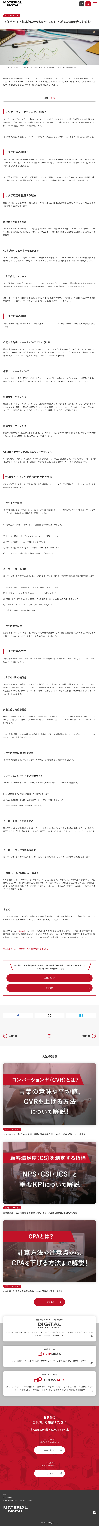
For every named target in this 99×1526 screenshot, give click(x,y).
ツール (16, 67)
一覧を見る (49, 1302)
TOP (7, 67)
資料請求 (88, 3)
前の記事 (13, 1035)
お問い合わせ (81, 3)
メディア (26, 67)
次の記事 (86, 1035)
